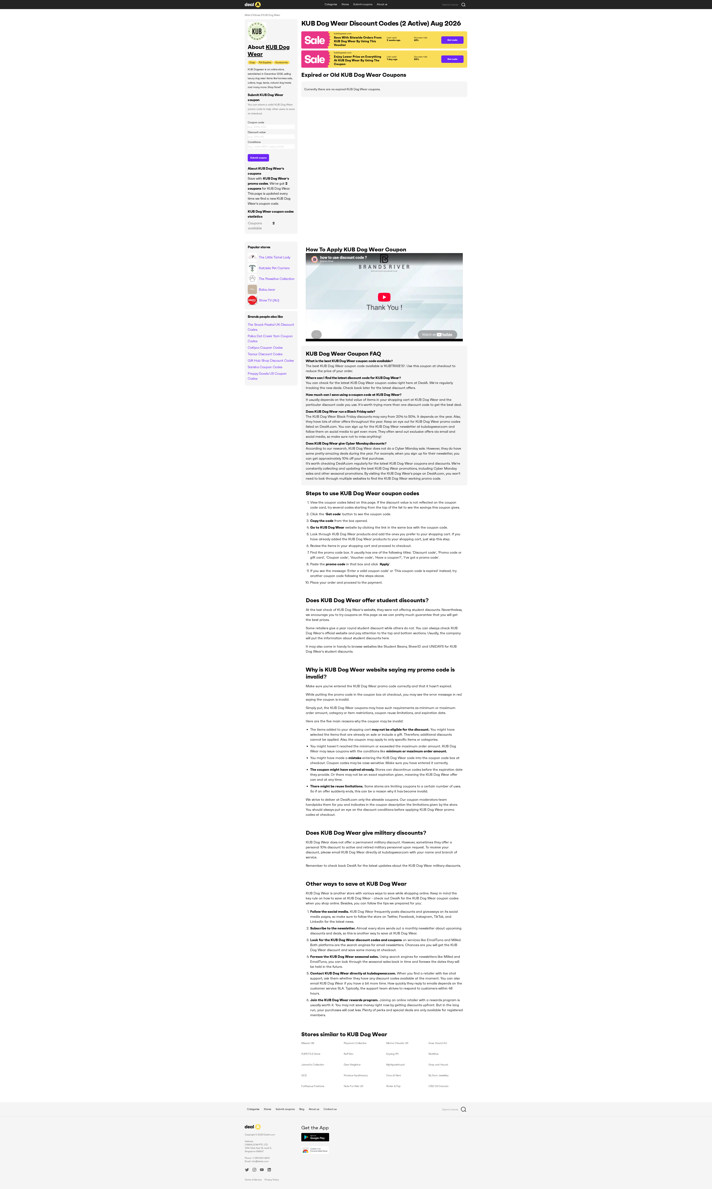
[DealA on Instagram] (254, 1170)
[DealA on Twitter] (247, 1170)
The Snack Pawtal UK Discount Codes (271, 327)
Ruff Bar (348, 1054)
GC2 (304, 1075)
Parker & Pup (393, 1086)
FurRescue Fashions (312, 1086)
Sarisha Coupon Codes (265, 367)
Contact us (330, 1109)
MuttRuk (433, 1054)
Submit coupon (258, 157)
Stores (345, 4)
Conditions (254, 142)
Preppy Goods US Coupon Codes (267, 376)
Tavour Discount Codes (265, 354)
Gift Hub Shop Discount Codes (271, 360)
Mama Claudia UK (397, 1043)
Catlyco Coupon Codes (265, 347)
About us (382, 4)
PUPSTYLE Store (310, 1054)
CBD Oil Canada (438, 1086)
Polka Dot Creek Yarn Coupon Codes (270, 338)
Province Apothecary (356, 1075)
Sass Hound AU (437, 1043)
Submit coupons (362, 4)
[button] (369, 40)
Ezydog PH (392, 1054)
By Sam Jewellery (438, 1075)
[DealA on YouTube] (262, 1170)
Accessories (281, 62)
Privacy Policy (272, 1179)
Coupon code (256, 122)
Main (248, 15)
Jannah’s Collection (312, 1064)
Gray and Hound (438, 1064)
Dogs (252, 62)
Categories (331, 4)
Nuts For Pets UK (353, 1086)
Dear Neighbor (352, 1064)
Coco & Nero (393, 1075)
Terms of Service (253, 1179)
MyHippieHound (395, 1064)
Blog (301, 1109)
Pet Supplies (265, 62)
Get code (452, 40)
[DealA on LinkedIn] (269, 1170)
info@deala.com (260, 1161)
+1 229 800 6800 (261, 1158)
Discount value (257, 132)
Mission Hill (307, 1043)
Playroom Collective (355, 1043)
